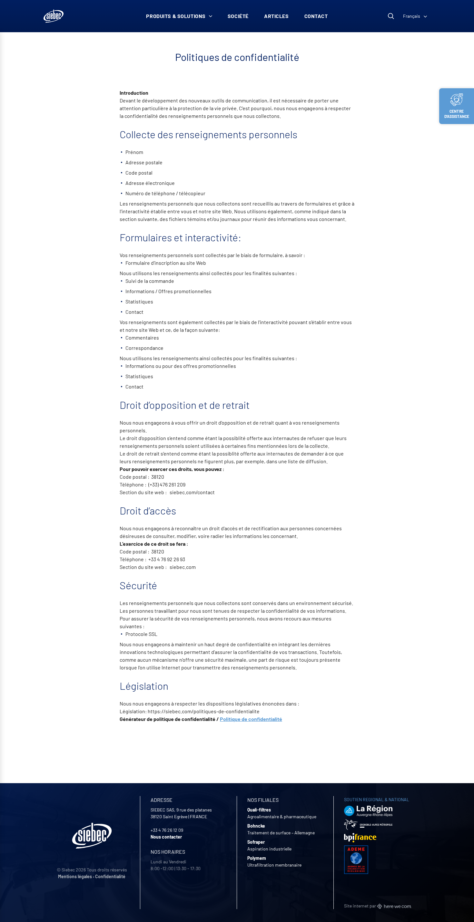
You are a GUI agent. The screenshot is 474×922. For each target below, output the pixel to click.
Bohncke (256, 826)
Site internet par (360, 905)
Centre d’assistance (456, 114)
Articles (276, 16)
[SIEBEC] (54, 16)
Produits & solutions (176, 16)
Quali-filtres (259, 809)
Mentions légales (75, 876)
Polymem (256, 858)
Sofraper (256, 842)
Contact (316, 16)
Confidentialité (110, 876)
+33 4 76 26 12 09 (167, 830)
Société (238, 16)
